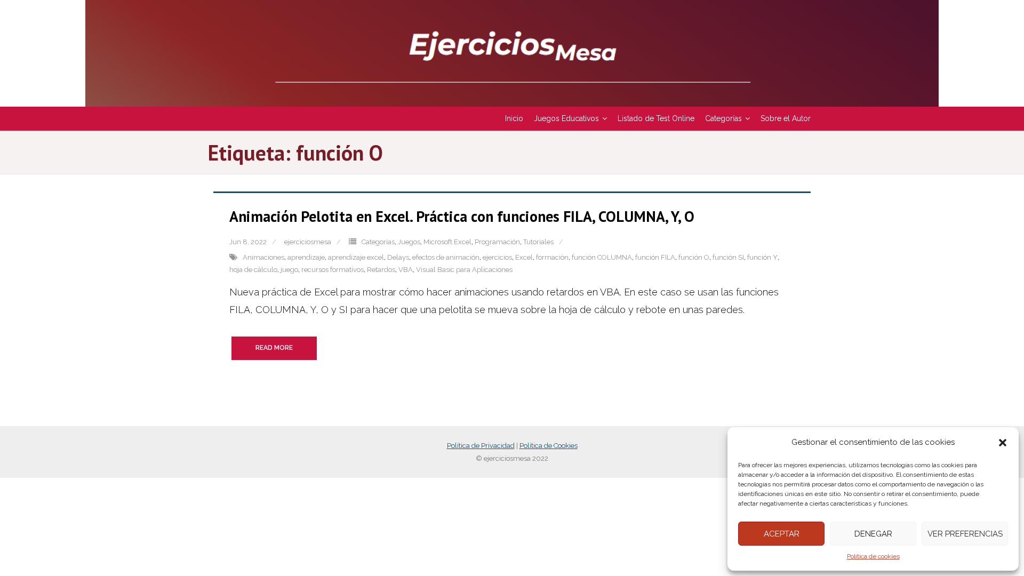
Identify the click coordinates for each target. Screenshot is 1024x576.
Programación (497, 242)
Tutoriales (538, 242)
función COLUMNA (602, 257)
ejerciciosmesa (307, 242)
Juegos (409, 242)
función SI (728, 257)
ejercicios (497, 257)
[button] (1002, 442)
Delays (398, 257)
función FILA (655, 257)
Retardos (381, 270)
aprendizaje (306, 257)
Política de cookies (873, 556)
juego (289, 270)
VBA (405, 270)
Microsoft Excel (447, 242)
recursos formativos (332, 270)
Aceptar (781, 534)
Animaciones (263, 257)
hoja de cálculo (253, 270)
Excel (524, 257)
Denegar (873, 534)
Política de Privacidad (481, 446)
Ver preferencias (965, 534)
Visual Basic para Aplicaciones (464, 270)
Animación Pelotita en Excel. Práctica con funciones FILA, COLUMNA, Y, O (461, 216)
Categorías (378, 242)
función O (693, 257)
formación (552, 257)
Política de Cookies (548, 446)
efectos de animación (445, 257)
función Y (762, 257)
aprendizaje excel (356, 257)
